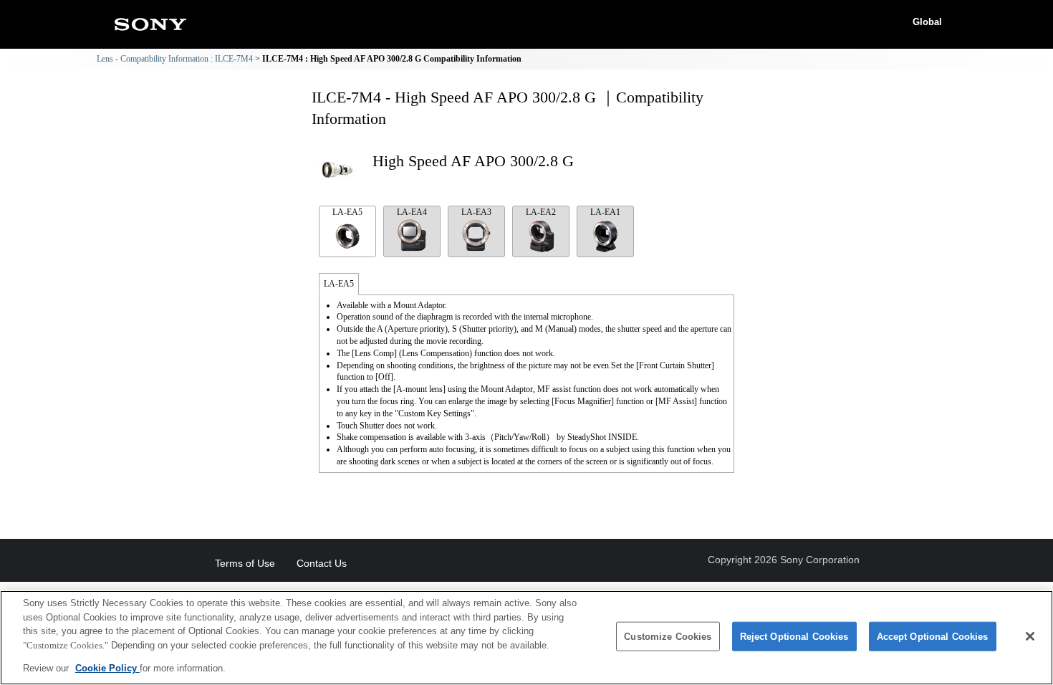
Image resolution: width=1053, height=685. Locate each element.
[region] (526, 637)
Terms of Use (245, 563)
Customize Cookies (667, 636)
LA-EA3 (476, 212)
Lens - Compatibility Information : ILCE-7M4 (175, 59)
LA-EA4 (412, 212)
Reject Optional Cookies (794, 636)
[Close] (1030, 636)
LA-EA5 (347, 212)
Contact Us (322, 563)
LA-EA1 (605, 212)
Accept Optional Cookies (933, 636)
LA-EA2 (541, 212)
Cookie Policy (107, 668)
